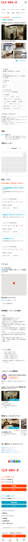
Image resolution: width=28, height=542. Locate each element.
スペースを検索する (8, 479)
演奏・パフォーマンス (15, 103)
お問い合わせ (14, 377)
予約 (17, 540)
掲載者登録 (14, 502)
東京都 (23, 9)
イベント (6, 103)
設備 (13, 12)
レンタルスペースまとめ (13, 9)
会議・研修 (17, 99)
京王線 (17, 71)
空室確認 (14, 535)
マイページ (24, 540)
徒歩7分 (8, 19)
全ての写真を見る (22, 60)
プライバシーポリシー (8, 515)
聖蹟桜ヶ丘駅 (6, 19)
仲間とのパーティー (8, 99)
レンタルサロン (16, 108)
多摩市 (8, 76)
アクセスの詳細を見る (7, 303)
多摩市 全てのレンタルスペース (8, 447)
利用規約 (5, 518)
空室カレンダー (20, 12)
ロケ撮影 (20, 101)
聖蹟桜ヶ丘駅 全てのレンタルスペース (10, 450)
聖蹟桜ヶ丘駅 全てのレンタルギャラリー (10, 452)
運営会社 (5, 513)
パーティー (6, 96)
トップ (3, 12)
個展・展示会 (7, 106)
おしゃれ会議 (7, 101)
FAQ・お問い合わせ (8, 523)
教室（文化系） (7, 108)
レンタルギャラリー (16, 17)
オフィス (14, 106)
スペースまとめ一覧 (8, 482)
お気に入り (10, 540)
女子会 (12, 96)
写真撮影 (14, 101)
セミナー (20, 106)
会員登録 (14, 486)
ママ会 (17, 96)
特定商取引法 (6, 521)
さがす (3, 540)
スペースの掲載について (9, 498)
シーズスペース (14, 527)
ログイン (14, 489)
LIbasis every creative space (17, 375)
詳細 (8, 12)
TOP (4, 9)
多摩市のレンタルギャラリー (8, 449)
